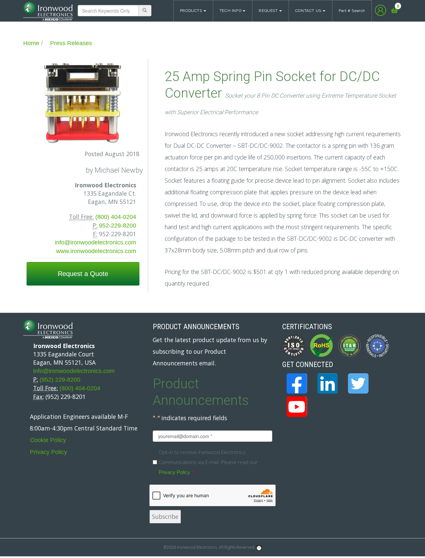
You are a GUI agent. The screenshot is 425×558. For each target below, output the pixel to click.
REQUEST (268, 10)
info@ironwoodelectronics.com (95, 242)
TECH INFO (230, 10)
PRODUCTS (191, 10)
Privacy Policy (48, 452)
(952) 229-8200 (60, 379)
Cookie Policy (48, 440)
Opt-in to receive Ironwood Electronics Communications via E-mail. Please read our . (208, 462)
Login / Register (380, 10)
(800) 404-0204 (115, 217)
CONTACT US (308, 10)
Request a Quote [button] (83, 273)
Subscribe (165, 516)
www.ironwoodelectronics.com (96, 251)
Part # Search (352, 10)
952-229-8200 (117, 225)
